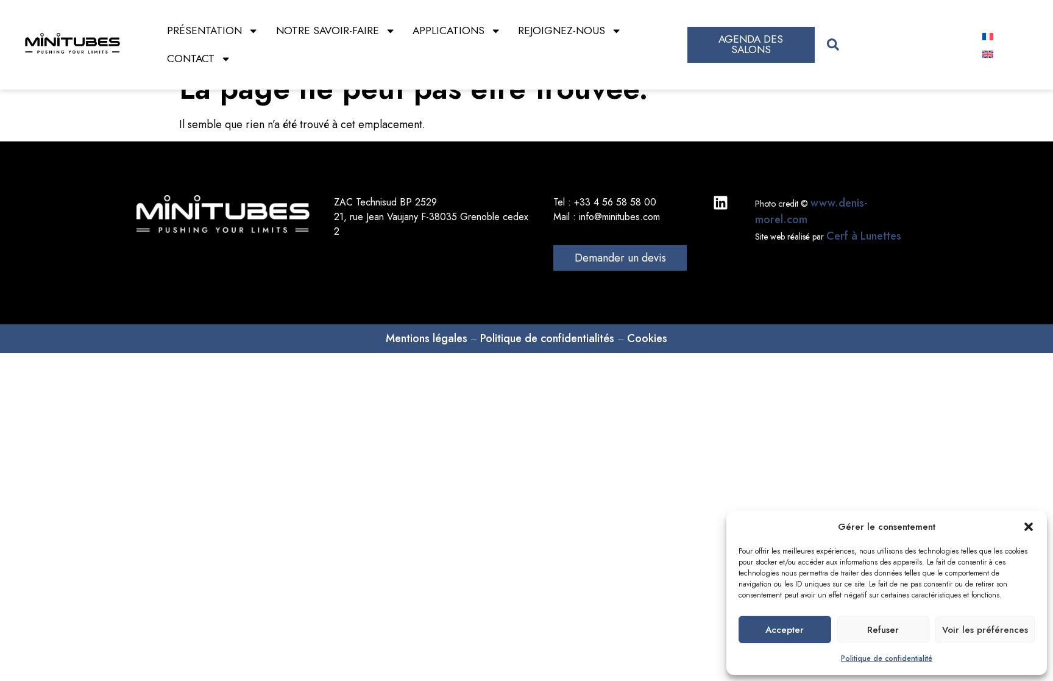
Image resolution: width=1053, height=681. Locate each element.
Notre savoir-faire (327, 30)
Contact (190, 58)
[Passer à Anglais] (987, 53)
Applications (448, 30)
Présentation (204, 30)
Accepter (784, 629)
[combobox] (893, 45)
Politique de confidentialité (886, 658)
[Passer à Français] (987, 36)
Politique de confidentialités (547, 338)
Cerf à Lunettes (863, 236)
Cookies (647, 338)
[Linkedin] (720, 202)
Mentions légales (426, 338)
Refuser (883, 629)
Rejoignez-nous (561, 30)
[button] (1029, 527)
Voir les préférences (985, 629)
